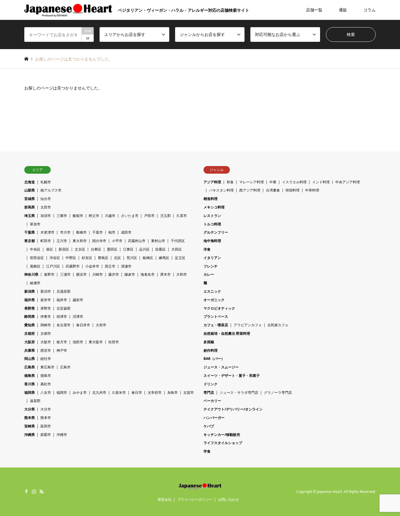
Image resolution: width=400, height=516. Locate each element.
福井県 (29, 299)
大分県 (29, 409)
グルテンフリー (216, 232)
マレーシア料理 (251, 182)
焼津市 (62, 316)
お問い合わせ (228, 499)
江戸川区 (53, 266)
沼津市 (78, 316)
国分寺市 (99, 240)
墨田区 (112, 249)
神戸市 (62, 350)
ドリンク (211, 384)
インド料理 (321, 182)
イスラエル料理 (294, 182)
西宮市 (45, 350)
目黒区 (160, 249)
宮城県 (29, 198)
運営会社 (165, 499)
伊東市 (45, 316)
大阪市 (45, 341)
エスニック (212, 291)
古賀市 (188, 392)
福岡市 (62, 392)
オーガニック (214, 299)
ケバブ (209, 426)
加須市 (45, 215)
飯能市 (78, 215)
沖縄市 (62, 434)
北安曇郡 (64, 308)
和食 (230, 182)
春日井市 (83, 324)
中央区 (35, 249)
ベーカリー (212, 400)
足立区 (180, 257)
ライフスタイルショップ (223, 442)
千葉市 (97, 232)
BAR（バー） (214, 358)
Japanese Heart (329, 491)
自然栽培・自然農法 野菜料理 (227, 333)
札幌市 (45, 182)
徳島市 (45, 375)
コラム (369, 10)
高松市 (45, 384)
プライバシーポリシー (194, 499)
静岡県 (29, 316)
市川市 (65, 232)
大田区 (176, 249)
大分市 (45, 409)
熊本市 (45, 417)
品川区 (144, 249)
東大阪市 (96, 341)
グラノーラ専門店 (278, 392)
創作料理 (211, 350)
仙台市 (45, 198)
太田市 (45, 207)
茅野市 (45, 308)
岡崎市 (45, 324)
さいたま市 (130, 215)
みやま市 (80, 392)
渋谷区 (54, 257)
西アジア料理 (249, 190)
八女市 (45, 392)
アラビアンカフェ (248, 324)
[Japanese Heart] (200, 486)
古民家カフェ (277, 324)
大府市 (101, 324)
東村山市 (158, 240)
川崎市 (97, 274)
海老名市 (148, 274)
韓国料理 (293, 190)
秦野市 (49, 274)
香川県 (29, 384)
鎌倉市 (129, 274)
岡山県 (29, 358)
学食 (207, 451)
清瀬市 (126, 266)
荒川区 (132, 257)
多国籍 (209, 341)
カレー (209, 274)
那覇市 (45, 434)
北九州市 (99, 392)
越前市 (78, 299)
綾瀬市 (35, 282)
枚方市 (62, 341)
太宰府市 (155, 392)
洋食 (207, 249)
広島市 (65, 367)
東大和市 (80, 240)
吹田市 (113, 341)
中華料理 (312, 190)
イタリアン (212, 257)
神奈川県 (31, 274)
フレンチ (211, 266)
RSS (42, 491)
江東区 (128, 249)
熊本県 (29, 417)
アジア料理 (212, 182)
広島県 (29, 367)
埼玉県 (29, 215)
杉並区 (87, 257)
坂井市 (45, 299)
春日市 (136, 392)
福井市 (62, 299)
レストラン (212, 215)
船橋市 (81, 232)
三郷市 (62, 215)
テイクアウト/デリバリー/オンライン (233, 409)
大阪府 (29, 341)
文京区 (80, 249)
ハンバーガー (214, 417)
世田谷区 (37, 257)
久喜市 (181, 215)
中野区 (71, 257)
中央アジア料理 (347, 182)
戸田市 (149, 215)
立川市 (62, 240)
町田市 (45, 240)
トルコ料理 (212, 224)
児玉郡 (165, 215)
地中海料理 (212, 240)
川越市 (110, 215)
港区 (49, 249)
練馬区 (164, 257)
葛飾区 (35, 266)
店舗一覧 (314, 10)
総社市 (45, 358)
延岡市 (45, 426)
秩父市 (94, 215)
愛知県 (29, 324)
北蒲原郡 (64, 291)
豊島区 (103, 257)
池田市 (78, 341)
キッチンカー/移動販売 (222, 434)
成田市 (126, 232)
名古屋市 (64, 324)
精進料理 (211, 198)
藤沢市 (113, 274)
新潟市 (45, 291)
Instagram (34, 491)
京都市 (45, 333)
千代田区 (178, 240)
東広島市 (47, 367)
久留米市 (119, 392)
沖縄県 (29, 434)
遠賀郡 (35, 400)
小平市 (117, 240)
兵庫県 (29, 350)
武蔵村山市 (137, 240)
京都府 (29, 333)
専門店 (209, 392)
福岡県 (29, 392)
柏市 (111, 232)
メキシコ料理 (214, 207)
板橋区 (148, 257)
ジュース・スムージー (221, 367)
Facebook (26, 491)
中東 (272, 182)
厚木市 (165, 274)
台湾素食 (273, 190)
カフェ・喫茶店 (216, 324)
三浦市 (65, 274)
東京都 (29, 240)
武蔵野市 (73, 266)
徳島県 (29, 375)
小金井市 (92, 266)
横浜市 (81, 274)
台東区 (96, 249)
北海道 (29, 182)
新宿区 (64, 249)
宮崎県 (29, 426)
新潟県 (29, 291)
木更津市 (47, 232)
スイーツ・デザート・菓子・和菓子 (232, 375)
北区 (117, 257)
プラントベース (216, 316)
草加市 (35, 224)
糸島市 (172, 392)
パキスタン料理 (221, 190)
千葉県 (29, 232)
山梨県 (29, 190)
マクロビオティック (219, 308)
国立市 (110, 266)
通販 (343, 10)
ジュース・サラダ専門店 (239, 392)
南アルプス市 (50, 190)
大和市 (181, 274)
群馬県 (29, 207)
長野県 (29, 308)
